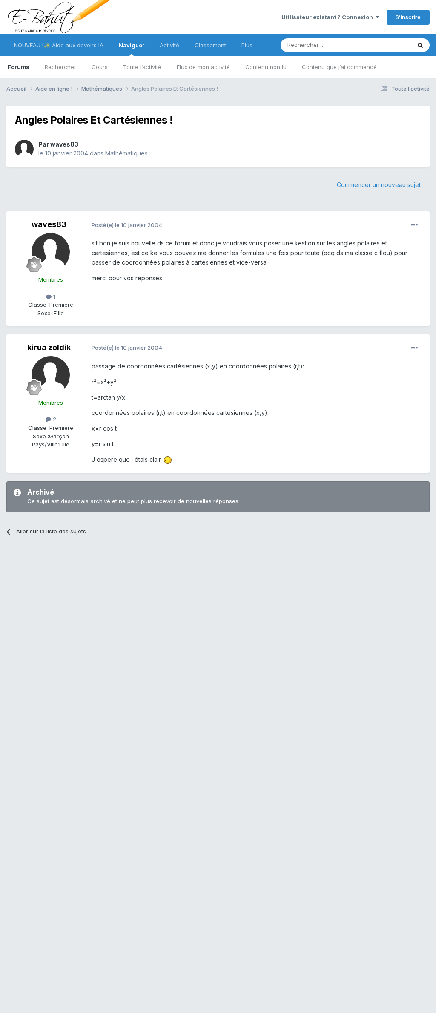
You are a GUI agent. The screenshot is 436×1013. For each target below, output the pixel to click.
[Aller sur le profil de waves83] (24, 149)
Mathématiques (126, 153)
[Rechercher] (420, 45)
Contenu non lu (266, 66)
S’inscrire (408, 17)
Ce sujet (389, 45)
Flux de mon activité (203, 66)
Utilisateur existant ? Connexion (328, 17)
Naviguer (131, 45)
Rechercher (60, 66)
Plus (246, 45)
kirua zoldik (49, 347)
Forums (18, 66)
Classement (210, 45)
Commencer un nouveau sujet (379, 184)
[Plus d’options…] (414, 225)
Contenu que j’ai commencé (339, 66)
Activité (169, 45)
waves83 (64, 144)
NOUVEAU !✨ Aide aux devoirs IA (58, 45)
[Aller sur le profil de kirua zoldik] (51, 375)
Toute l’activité (142, 66)
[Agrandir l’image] (168, 459)
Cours (100, 66)
